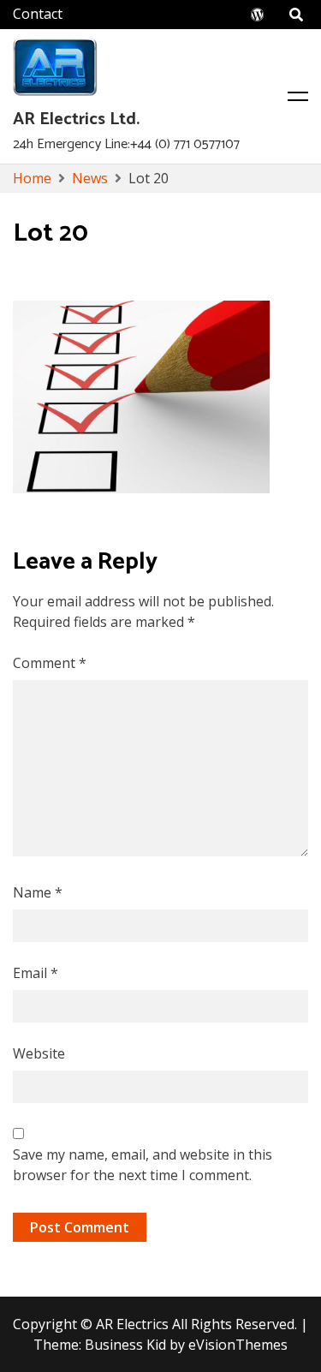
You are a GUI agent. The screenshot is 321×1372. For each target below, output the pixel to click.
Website (39, 1053)
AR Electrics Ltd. (76, 119)
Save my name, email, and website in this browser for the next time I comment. (142, 1164)
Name (37, 892)
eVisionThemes (238, 1344)
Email (35, 972)
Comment (49, 662)
